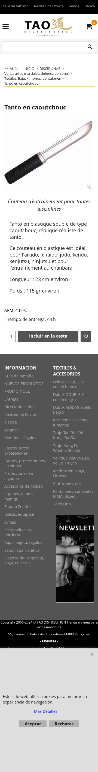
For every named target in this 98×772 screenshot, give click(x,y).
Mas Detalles (45, 711)
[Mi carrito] (89, 26)
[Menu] (5, 26)
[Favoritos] (86, 336)
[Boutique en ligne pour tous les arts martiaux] (47, 26)
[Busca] (90, 47)
